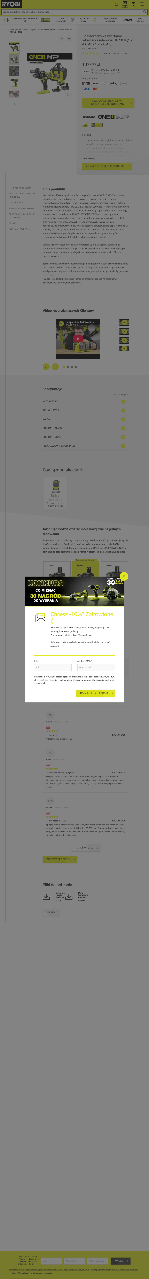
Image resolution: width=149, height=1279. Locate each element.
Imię (36, 661)
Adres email (84, 661)
